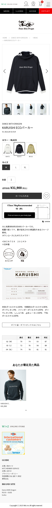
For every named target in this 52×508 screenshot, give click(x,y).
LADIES (19, 11)
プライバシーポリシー (10, 473)
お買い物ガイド (7, 466)
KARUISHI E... (5, 403)
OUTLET (45, 11)
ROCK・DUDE (7, 492)
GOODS (32, 11)
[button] (5, 69)
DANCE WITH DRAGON (19, 38)
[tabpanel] (13, 389)
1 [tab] (26, 410)
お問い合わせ (7, 471)
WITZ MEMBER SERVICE (10, 468)
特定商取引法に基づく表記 (11, 476)
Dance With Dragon (9, 490)
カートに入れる (22, 196)
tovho (4, 495)
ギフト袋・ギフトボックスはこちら (26, 325)
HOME (5, 38)
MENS (6, 11)
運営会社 (5, 478)
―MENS (35, 38)
